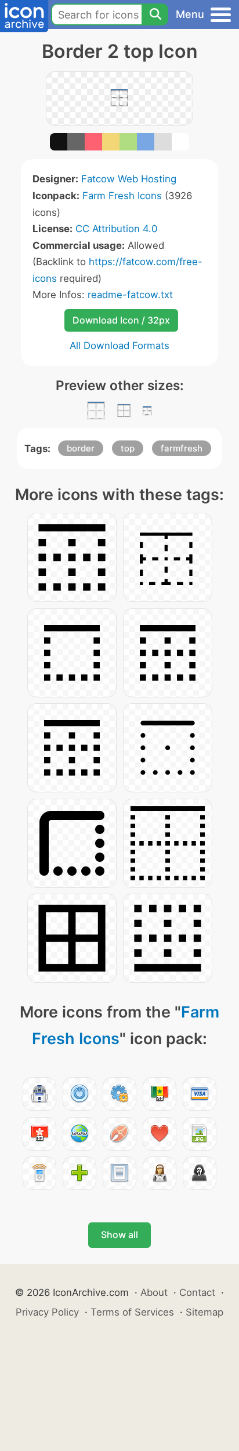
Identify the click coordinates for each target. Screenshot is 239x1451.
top (128, 448)
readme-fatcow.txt (130, 294)
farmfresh (181, 448)
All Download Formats (119, 345)
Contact (197, 1292)
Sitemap (204, 1312)
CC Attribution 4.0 (116, 228)
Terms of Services (132, 1312)
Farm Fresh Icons (122, 195)
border (81, 448)
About (154, 1292)
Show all (119, 1234)
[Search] (155, 14)
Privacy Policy (47, 1312)
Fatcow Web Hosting (128, 179)
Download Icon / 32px (121, 320)
